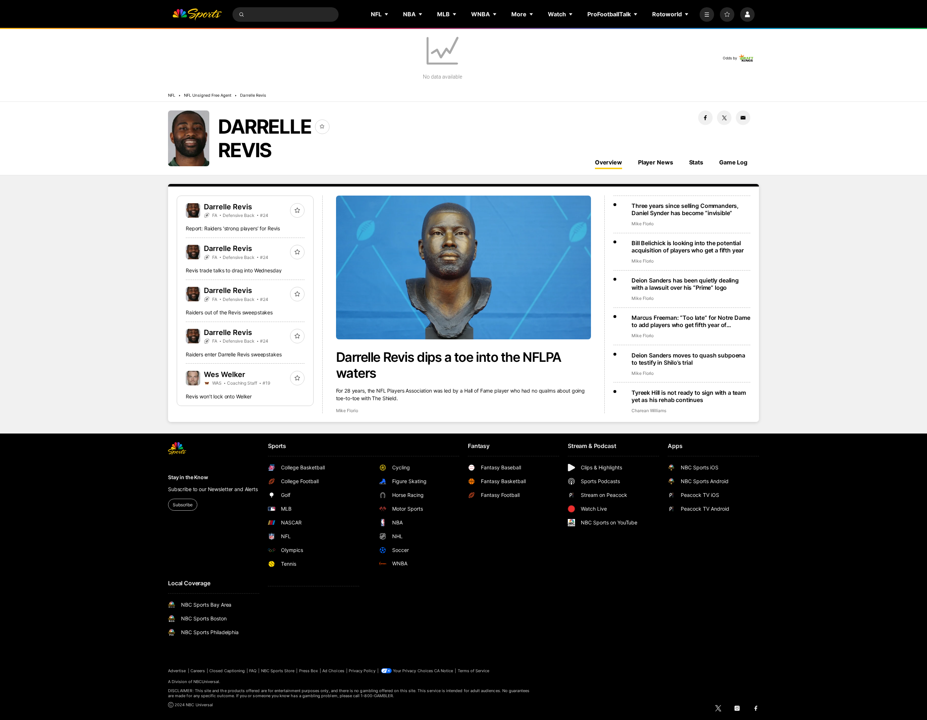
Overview (608, 162)
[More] (707, 14)
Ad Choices (333, 670)
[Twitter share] (724, 117)
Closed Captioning (227, 670)
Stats (696, 162)
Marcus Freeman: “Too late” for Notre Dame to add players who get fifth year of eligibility (691, 321)
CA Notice (443, 670)
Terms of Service (474, 670)
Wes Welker (224, 374)
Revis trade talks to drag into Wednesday (233, 270)
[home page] (197, 14)
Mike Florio (347, 410)
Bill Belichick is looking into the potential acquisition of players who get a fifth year (688, 246)
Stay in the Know (188, 477)
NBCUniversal (206, 681)
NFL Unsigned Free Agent (207, 95)
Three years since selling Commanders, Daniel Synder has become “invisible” (685, 209)
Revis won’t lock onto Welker (219, 396)
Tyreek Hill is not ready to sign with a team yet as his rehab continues (689, 396)
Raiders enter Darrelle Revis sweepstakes (233, 354)
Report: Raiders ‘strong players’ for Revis (233, 228)
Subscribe (183, 504)
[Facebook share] (705, 117)
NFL (171, 95)
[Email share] (743, 117)
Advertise (177, 670)
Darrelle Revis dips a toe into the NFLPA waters (448, 365)
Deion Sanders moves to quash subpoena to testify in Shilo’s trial (688, 359)
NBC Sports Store (278, 670)
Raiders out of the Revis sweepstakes (229, 312)
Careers (197, 670)
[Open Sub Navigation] (387, 14)
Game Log (733, 162)
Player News (655, 162)
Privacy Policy (362, 670)
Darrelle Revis (253, 95)
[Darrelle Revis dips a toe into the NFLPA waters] (463, 267)
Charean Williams (649, 410)
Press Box (308, 670)
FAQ (252, 670)
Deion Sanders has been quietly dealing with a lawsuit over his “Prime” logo (685, 284)
